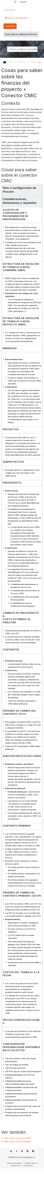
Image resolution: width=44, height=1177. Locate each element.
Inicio (11, 62)
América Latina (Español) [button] (17, 18)
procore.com (10, 10)
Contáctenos (10, 26)
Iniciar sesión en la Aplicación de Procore (21, 34)
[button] (35, 49)
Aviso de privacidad (14, 1163)
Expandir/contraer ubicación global (39, 61)
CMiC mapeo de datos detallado (17, 1141)
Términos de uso (30, 1163)
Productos (21, 62)
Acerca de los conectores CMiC (17, 1138)
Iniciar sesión (28, 1165)
